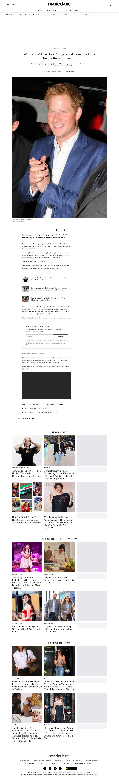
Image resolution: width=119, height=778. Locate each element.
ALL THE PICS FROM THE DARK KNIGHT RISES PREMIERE (42, 404)
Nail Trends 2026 (62, 15)
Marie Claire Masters (34, 15)
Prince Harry (26, 235)
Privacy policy (29, 763)
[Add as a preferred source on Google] (81, 768)
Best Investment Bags (75, 15)
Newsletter (67, 230)
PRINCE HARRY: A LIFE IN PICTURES (35, 408)
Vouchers (78, 10)
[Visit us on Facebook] (55, 768)
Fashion (40, 10)
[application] (46, 385)
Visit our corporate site (83, 772)
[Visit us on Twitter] (44, 768)
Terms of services (44, 340)
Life (62, 10)
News (73, 71)
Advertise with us (92, 761)
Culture (69, 10)
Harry (43, 307)
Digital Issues (97, 15)
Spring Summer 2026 (49, 15)
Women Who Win (108, 15)
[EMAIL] (33, 418)
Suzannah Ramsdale (51, 71)
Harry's (39, 314)
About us (55, 763)
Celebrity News (59, 48)
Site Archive (24, 761)
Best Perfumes (87, 15)
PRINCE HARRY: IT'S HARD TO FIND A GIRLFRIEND (40, 412)
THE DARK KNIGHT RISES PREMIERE (35, 261)
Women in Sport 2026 (21, 15)
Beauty (48, 10)
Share (26, 230)
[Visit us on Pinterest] (60, 768)
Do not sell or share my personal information (78, 763)
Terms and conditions (74, 761)
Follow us (59, 230)
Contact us (59, 761)
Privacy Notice (29, 342)
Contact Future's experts (41, 761)
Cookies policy (43, 763)
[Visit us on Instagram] (50, 768)
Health (55, 10)
